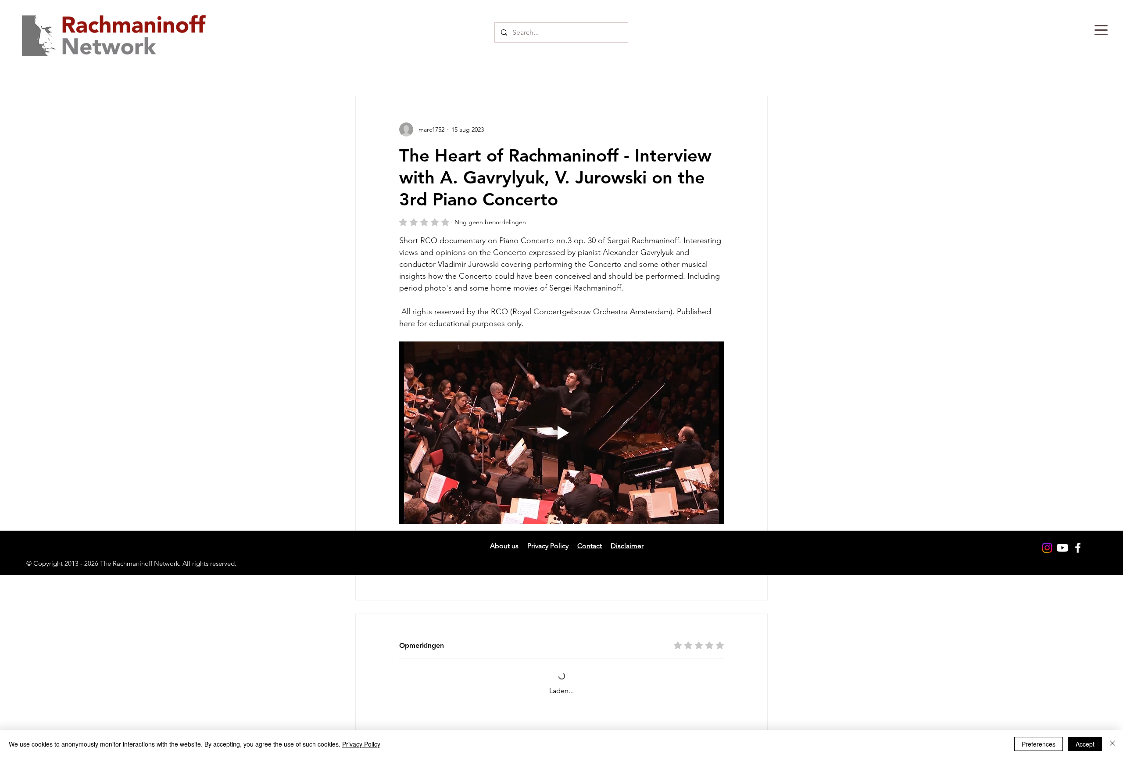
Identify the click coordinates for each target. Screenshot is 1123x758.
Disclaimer (627, 558)
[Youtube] (1062, 560)
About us (504, 558)
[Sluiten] (1112, 744)
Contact (589, 558)
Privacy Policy (361, 744)
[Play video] (561, 432)
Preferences (1038, 744)
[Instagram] (1047, 560)
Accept (1085, 744)
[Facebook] (1077, 560)
